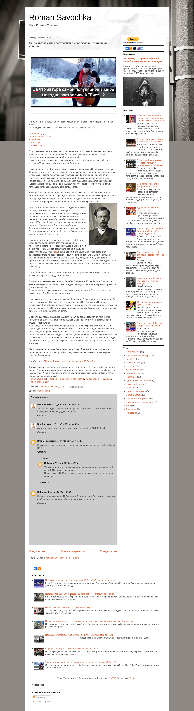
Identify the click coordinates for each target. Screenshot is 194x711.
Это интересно (133, 362)
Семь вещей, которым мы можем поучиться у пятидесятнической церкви (150, 162)
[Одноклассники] (130, 48)
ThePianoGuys (36, 134)
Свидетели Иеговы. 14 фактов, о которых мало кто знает (150, 254)
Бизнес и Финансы (135, 384)
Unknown (49, 463)
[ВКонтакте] (127, 48)
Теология (130, 359)
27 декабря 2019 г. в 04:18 (66, 404)
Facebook (53, 379)
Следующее (37, 551)
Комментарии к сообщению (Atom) (62, 558)
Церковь (130, 366)
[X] (134, 48)
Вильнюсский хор (37, 145)
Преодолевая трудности (138, 398)
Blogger (132, 678)
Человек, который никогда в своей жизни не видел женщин (142, 60)
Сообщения (41, 697)
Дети (128, 405)
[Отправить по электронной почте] (71, 387)
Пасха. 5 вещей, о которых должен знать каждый (69, 607)
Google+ (96, 379)
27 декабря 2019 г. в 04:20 (66, 424)
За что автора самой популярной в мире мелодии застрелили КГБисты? (80, 662)
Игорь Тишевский (46, 441)
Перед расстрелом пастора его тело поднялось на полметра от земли (79, 635)
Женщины (131, 388)
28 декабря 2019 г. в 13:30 (69, 441)
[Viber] (138, 48)
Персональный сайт (39, 382)
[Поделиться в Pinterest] (82, 387)
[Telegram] (141, 48)
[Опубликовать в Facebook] (79, 387)
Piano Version (35, 139)
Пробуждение (133, 352)
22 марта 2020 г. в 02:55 (66, 463)
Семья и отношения (136, 391)
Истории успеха (134, 395)
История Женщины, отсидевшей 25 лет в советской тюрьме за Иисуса (79, 594)
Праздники (131, 377)
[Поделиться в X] (76, 387)
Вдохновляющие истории (138, 380)
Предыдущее (108, 551)
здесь (55, 252)
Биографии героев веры (138, 355)
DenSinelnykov (45, 404)
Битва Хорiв (35, 142)
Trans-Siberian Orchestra (41, 136)
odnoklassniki (77, 379)
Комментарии (42, 701)
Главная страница (72, 551)
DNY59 (112, 678)
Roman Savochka (60, 17)
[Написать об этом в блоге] (74, 387)
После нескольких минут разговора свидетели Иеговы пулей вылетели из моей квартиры (89, 621)
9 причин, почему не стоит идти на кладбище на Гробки (72, 648)
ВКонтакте (65, 379)
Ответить (41, 415)
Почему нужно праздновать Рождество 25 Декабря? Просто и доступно (150, 231)
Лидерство (131, 409)
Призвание (131, 413)
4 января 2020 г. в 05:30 (59, 492)
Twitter (88, 379)
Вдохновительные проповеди (140, 402)
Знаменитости (43, 391)
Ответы (44, 458)
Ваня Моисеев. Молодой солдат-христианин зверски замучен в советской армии (150, 118)
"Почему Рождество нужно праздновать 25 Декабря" (70, 361)
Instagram (106, 379)
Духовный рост (133, 370)
